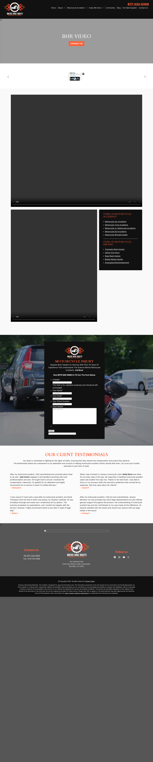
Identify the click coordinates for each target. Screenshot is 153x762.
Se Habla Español (130, 8)
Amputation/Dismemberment (117, 263)
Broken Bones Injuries (114, 259)
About (60, 8)
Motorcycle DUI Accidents (115, 232)
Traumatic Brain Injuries (114, 249)
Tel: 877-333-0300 (32, 556)
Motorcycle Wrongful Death (116, 235)
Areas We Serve (95, 8)
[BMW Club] (76, 77)
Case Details (58, 407)
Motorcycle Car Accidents (115, 222)
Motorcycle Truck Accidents (116, 225)
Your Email (57, 396)
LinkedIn (56, 380)
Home (53, 8)
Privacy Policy (90, 581)
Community (110, 8)
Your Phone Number (61, 401)
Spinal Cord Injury (112, 253)
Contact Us (143, 8)
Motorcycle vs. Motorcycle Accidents (120, 228)
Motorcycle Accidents (76, 8)
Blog (119, 8)
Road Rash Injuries (112, 256)
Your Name (58, 390)
